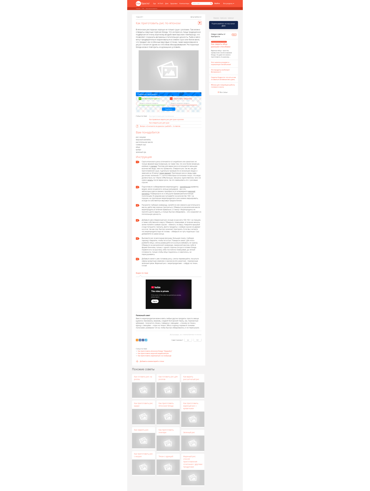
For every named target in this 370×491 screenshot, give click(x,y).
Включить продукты (151, 99)
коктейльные (185, 186)
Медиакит (216, 18)
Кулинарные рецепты (151, 8)
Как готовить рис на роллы (143, 378)
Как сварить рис (141, 429)
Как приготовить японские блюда (166, 404)
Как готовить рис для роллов (168, 378)
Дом (166, 3)
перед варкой (165, 173)
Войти (217, 3)
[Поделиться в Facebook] (143, 340)
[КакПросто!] (142, 3)
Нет (197, 340)
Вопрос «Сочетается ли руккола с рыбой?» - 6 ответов (160, 126)
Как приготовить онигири (166, 431)
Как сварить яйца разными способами (220, 45)
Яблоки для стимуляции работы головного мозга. (223, 86)
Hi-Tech (160, 3)
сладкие (153, 166)
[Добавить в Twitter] (146, 340)
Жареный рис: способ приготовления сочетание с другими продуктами (192, 461)
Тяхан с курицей (166, 456)
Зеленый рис (189, 432)
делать (150, 180)
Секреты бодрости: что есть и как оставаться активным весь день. (223, 78)
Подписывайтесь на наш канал (223, 25)
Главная (138, 8)
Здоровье (173, 3)
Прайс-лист (223, 18)
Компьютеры (184, 3)
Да (188, 340)
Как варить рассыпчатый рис (191, 378)
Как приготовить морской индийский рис (153, 353)
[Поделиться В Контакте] (140, 340)
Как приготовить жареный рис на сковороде (154, 356)
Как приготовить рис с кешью (143, 455)
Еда (154, 3)
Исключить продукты (182, 99)
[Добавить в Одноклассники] (137, 340)
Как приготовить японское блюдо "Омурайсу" (155, 351)
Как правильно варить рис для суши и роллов (166, 119)
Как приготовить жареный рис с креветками (190, 406)
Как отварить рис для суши (159, 123)
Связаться (231, 18)
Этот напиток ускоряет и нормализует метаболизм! (221, 63)
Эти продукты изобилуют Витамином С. (220, 71)
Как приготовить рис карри (143, 404)
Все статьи (223, 92)
